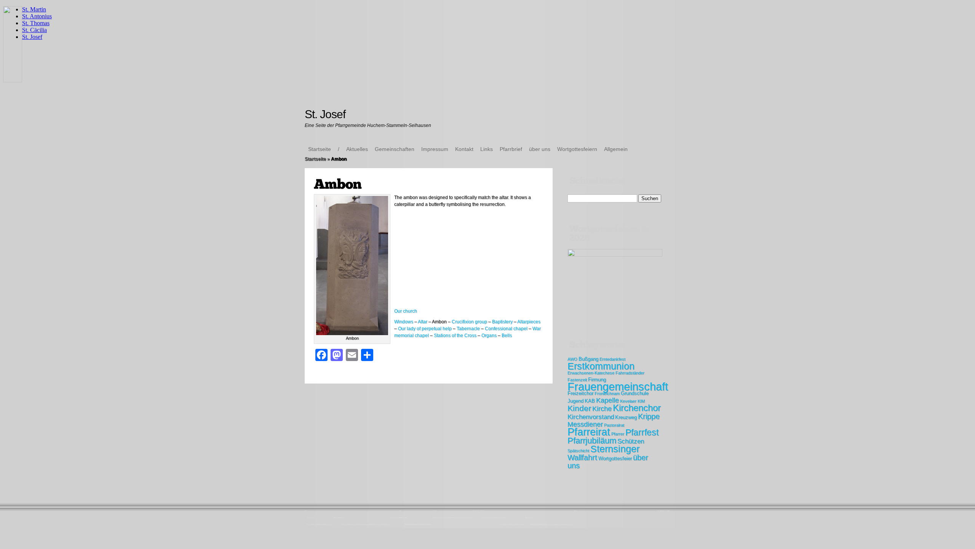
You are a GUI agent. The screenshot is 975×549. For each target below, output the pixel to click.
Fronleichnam (607, 393)
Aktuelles (357, 149)
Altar (422, 321)
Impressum (434, 149)
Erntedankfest (612, 359)
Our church (405, 311)
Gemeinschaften (394, 149)
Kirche (602, 409)
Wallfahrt (582, 457)
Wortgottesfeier (615, 458)
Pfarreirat (588, 432)
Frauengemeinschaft (617, 386)
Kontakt (464, 149)
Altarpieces (528, 321)
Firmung (597, 379)
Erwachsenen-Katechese (590, 373)
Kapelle (607, 400)
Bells (507, 335)
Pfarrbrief (511, 149)
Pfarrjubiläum (591, 440)
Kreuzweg (626, 417)
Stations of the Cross (455, 335)
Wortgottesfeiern (577, 149)
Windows (403, 321)
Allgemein (616, 149)
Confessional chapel (506, 328)
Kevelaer (628, 401)
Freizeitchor (580, 393)
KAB (590, 401)
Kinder (579, 408)
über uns (539, 149)
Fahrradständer (629, 373)
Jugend (575, 401)
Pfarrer (617, 434)
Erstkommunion (601, 366)
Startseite (319, 149)
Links (486, 149)
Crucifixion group (469, 321)
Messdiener (585, 424)
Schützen (630, 441)
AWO (572, 359)
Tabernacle (468, 328)
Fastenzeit (577, 379)
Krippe (649, 416)
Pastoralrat (614, 425)
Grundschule (635, 393)
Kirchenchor (637, 408)
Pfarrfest (642, 432)
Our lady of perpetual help (425, 328)
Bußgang (588, 359)
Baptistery (502, 321)
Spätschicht (578, 450)
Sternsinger (614, 448)
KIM (641, 401)
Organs (489, 335)
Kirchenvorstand (590, 417)
